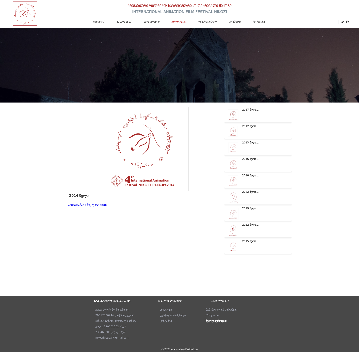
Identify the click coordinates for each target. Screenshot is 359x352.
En (347, 22)
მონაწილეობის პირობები (221, 310)
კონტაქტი (259, 22)
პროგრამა (178, 22)
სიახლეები (124, 22)
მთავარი (99, 22)
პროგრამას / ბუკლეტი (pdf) (87, 205)
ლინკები (235, 22)
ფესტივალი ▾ (207, 22)
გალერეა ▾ (151, 22)
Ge (342, 22)
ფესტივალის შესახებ (173, 315)
